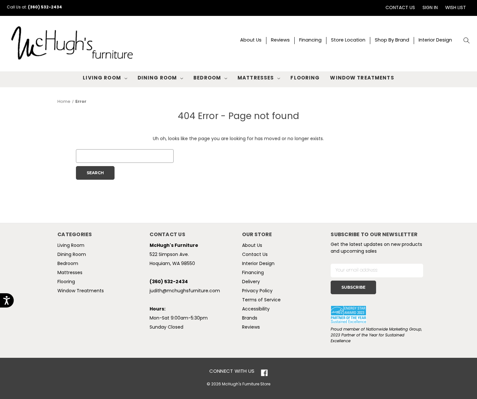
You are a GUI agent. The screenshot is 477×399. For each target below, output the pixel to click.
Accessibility (256, 309)
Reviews (280, 40)
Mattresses (256, 78)
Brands (249, 318)
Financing (310, 40)
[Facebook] (264, 372)
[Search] (467, 40)
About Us (251, 40)
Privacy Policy (257, 291)
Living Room (102, 78)
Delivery (251, 282)
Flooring (305, 78)
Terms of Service (261, 300)
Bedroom (207, 78)
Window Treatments (362, 78)
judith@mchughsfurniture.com (185, 291)
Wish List (455, 8)
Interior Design (435, 40)
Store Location (348, 40)
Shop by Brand (392, 40)
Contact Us (400, 8)
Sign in (430, 8)
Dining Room (157, 78)
